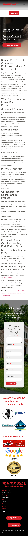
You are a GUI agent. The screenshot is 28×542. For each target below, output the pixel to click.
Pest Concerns (10, 376)
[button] (24, 4)
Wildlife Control (6, 295)
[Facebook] (4, 511)
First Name (9, 344)
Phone (8, 357)
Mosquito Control (21, 293)
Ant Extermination (11, 293)
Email (8, 363)
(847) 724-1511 (8, 277)
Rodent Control (10, 36)
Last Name (9, 351)
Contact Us (8, 39)
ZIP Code (9, 370)
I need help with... (11, 336)
